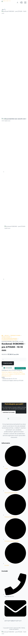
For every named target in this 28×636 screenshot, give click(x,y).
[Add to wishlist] (2, 366)
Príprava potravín (6, 376)
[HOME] (2, 335)
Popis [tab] (3, 377)
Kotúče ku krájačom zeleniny (10, 372)
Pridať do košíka (7, 363)
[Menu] (25, 2)
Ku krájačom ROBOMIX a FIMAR (16, 374)
